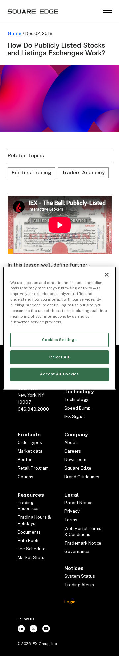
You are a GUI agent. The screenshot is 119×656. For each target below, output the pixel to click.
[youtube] (46, 628)
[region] (59, 327)
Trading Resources (29, 505)
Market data (30, 451)
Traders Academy (83, 172)
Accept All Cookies (59, 374)
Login (69, 601)
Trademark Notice (82, 543)
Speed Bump (77, 408)
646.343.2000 (33, 409)
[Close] (106, 274)
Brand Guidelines (81, 476)
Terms (70, 519)
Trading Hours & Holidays (34, 520)
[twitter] (33, 628)
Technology (76, 399)
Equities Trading (31, 172)
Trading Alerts (79, 584)
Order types (30, 442)
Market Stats (31, 557)
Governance (76, 551)
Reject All (59, 357)
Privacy (72, 511)
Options (25, 476)
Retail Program (33, 468)
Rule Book (28, 540)
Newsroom (75, 459)
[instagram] (21, 628)
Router (25, 459)
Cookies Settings (59, 339)
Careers (72, 451)
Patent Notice (78, 502)
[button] (107, 11)
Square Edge (77, 468)
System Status (79, 576)
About (70, 442)
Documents (29, 532)
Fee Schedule (32, 549)
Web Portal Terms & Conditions (82, 531)
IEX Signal (74, 416)
